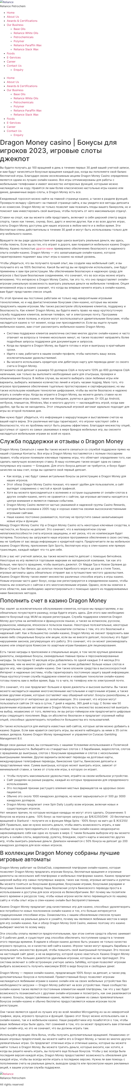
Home (10, 12)
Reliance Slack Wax (26, 49)
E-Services (14, 57)
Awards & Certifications (22, 20)
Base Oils (19, 29)
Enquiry (18, 69)
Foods (11, 53)
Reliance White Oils (26, 33)
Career (11, 61)
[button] (65, 74)
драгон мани (44, 248)
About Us (13, 16)
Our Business (15, 25)
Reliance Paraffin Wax (28, 45)
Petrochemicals (23, 37)
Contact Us (14, 65)
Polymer (19, 41)
